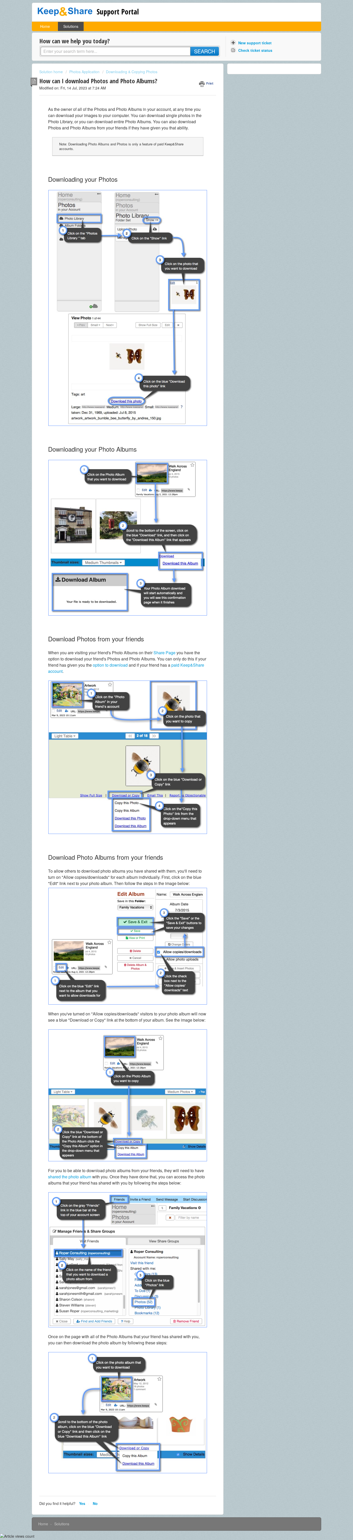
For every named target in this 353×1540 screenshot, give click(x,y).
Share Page (164, 653)
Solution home (51, 71)
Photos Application (84, 71)
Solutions (70, 26)
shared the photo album (69, 1177)
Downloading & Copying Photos (131, 71)
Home (45, 26)
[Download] (167, 727)
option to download (111, 665)
